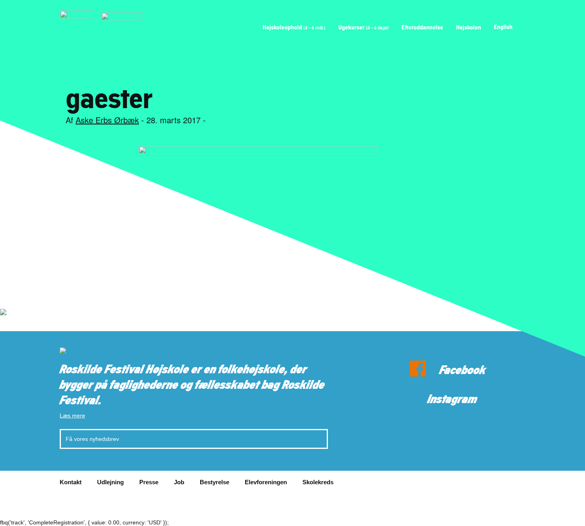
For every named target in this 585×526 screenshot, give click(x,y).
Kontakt (71, 482)
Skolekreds (317, 482)
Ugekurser (363, 27)
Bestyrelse (214, 482)
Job (179, 482)
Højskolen (468, 27)
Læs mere (72, 415)
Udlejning (110, 482)
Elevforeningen (266, 482)
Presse (148, 482)
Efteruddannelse (422, 27)
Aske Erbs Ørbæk (107, 120)
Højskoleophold (294, 27)
